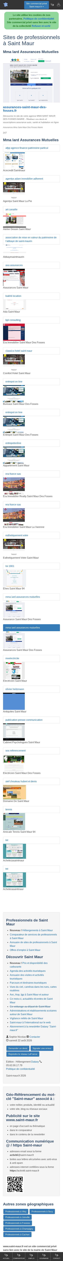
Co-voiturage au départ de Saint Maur (30, 1006)
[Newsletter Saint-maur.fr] (52, 4)
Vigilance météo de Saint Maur (26, 1018)
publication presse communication (24, 720)
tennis (9, 809)
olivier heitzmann (15, 689)
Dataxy (35, 1061)
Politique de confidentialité (38, 18)
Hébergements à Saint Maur (37, 930)
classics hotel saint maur (19, 351)
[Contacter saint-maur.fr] (58, 4)
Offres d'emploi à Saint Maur (25, 950)
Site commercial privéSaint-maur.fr (36, 5)
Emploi (31, 1258)
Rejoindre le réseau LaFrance (22, 1054)
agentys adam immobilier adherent (24, 178)
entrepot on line (14, 381)
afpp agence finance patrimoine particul (27, 148)
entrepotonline (13, 443)
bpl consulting (13, 320)
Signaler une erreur (42, 1048)
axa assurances (14, 265)
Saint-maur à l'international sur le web (30, 1022)
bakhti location (13, 296)
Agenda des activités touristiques (28, 971)
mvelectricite (12, 658)
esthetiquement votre (17, 535)
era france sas (13, 474)
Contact (56, 1258)
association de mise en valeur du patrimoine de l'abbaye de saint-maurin (31, 239)
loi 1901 (10, 566)
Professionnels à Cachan (17, 1234)
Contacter (35, 1037)
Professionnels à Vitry (15, 1211)
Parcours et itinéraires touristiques (28, 982)
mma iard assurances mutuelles (23, 597)
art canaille (11, 209)
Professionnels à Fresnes (17, 1223)
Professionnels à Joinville (17, 1217)
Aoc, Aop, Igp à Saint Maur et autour (29, 994)
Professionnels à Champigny (19, 1229)
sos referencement (16, 750)
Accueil (6, 1258)
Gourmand (43, 1258)
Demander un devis (17, 1048)
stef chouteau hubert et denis (21, 781)
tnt (7, 840)
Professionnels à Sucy (42, 1211)
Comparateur (19, 1258)
